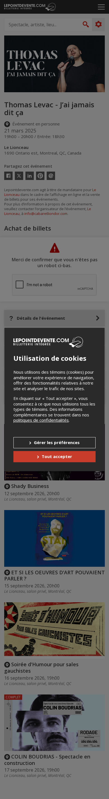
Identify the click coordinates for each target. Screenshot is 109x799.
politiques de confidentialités (41, 420)
